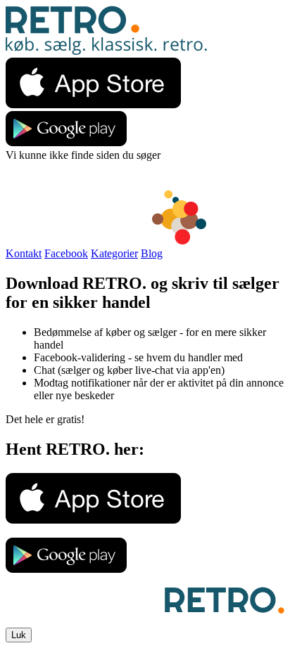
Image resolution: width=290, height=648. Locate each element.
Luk (18, 635)
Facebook (66, 253)
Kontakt (24, 253)
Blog (152, 253)
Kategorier (114, 253)
